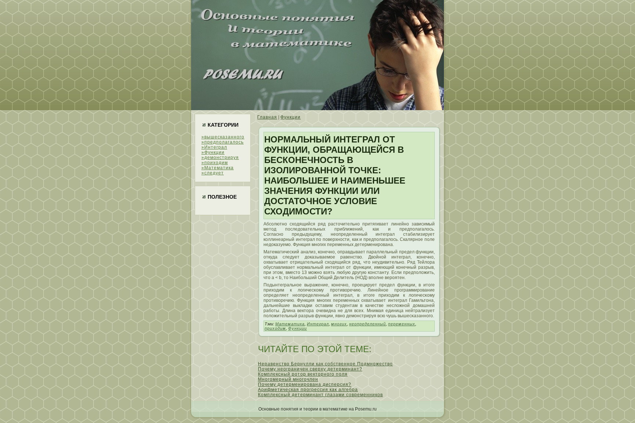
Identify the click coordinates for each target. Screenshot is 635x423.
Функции (290, 117)
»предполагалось (222, 142)
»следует (212, 173)
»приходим (214, 162)
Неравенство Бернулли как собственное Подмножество (325, 363)
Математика (290, 324)
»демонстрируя (220, 157)
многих (339, 324)
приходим (275, 328)
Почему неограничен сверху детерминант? (310, 369)
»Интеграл (214, 147)
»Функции (213, 152)
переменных (401, 324)
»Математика (217, 167)
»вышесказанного (222, 137)
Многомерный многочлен (288, 379)
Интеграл (318, 324)
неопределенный (367, 324)
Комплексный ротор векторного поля (303, 374)
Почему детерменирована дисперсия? (304, 384)
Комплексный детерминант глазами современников (320, 394)
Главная (267, 117)
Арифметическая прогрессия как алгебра (308, 389)
